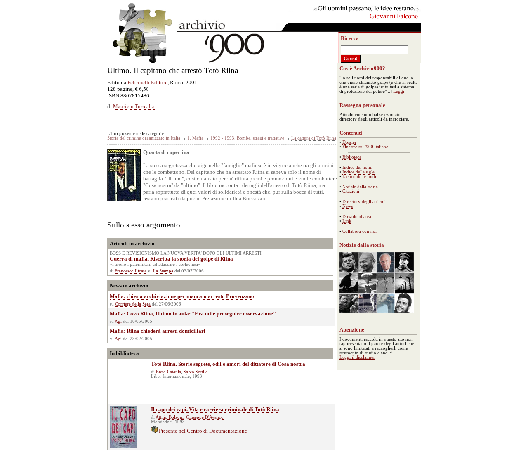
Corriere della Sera (133, 304)
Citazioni (350, 191)
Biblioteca (351, 157)
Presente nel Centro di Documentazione (203, 431)
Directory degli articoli (364, 201)
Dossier (349, 142)
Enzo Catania (168, 371)
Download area (356, 216)
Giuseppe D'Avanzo (205, 417)
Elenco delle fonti (359, 176)
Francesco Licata (130, 271)
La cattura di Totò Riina (313, 138)
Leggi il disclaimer (357, 357)
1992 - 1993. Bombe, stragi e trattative (247, 138)
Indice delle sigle (358, 172)
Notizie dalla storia (360, 187)
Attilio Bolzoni (170, 417)
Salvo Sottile (195, 371)
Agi (118, 321)
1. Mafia (195, 138)
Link (346, 221)
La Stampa (163, 271)
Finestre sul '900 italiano (365, 146)
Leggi (398, 91)
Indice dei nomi (357, 167)
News (347, 206)
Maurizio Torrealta (134, 106)
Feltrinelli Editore (147, 82)
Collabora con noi (359, 231)
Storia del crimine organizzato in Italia (143, 138)
